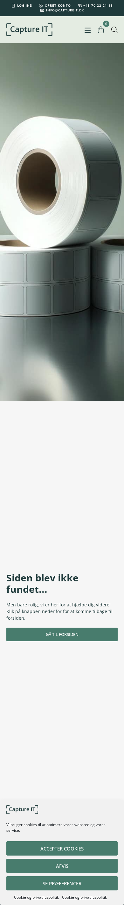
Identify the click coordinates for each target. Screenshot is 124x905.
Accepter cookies (62, 848)
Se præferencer (62, 883)
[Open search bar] (114, 30)
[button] (88, 30)
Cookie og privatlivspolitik (36, 897)
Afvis (62, 866)
